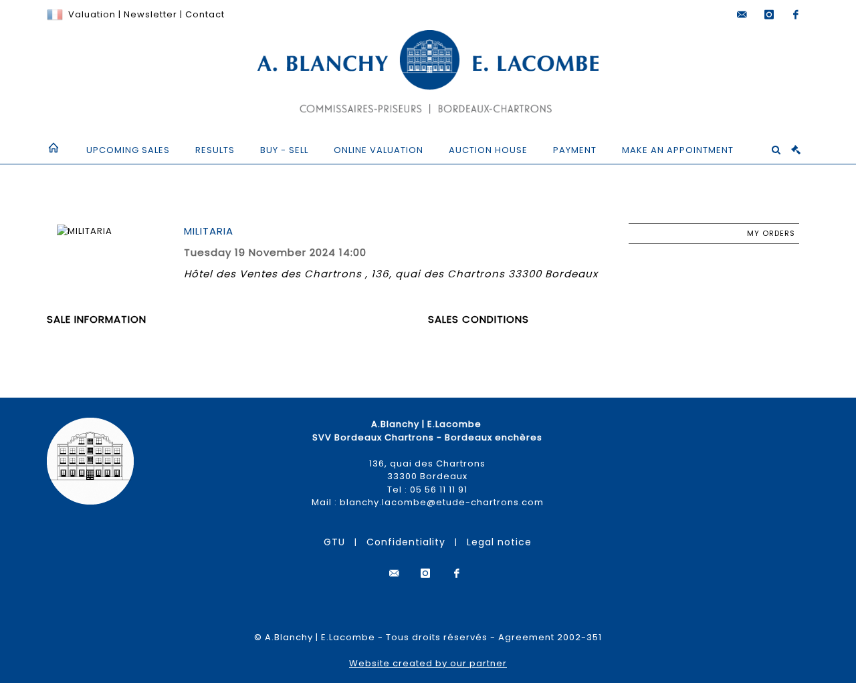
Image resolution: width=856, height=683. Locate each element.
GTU (334, 542)
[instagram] (769, 14)
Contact (205, 14)
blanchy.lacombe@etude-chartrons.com (442, 502)
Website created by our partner (428, 663)
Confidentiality (405, 542)
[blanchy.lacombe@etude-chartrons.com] (742, 14)
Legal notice (499, 542)
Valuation (92, 14)
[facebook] (795, 14)
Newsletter (149, 14)
